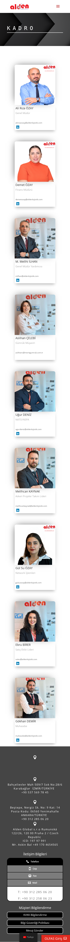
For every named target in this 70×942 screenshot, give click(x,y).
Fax (35, 875)
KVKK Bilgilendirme (35, 915)
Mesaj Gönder (35, 930)
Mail (34, 882)
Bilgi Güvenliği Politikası (35, 923)
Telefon (35, 861)
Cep (35, 868)
